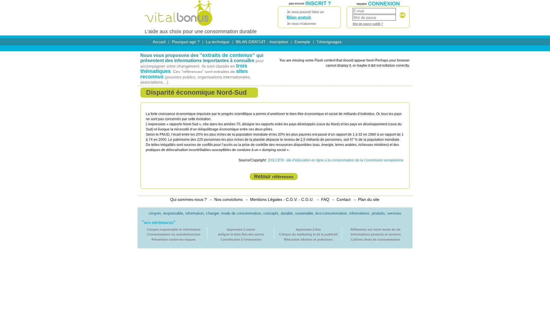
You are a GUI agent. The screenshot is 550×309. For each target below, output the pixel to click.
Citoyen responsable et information (174, 229)
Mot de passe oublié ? (368, 23)
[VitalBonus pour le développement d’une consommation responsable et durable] (180, 26)
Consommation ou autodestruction (174, 234)
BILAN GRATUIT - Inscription (262, 41)
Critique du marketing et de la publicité (308, 234)
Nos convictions (228, 199)
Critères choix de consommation (375, 239)
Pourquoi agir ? (186, 41)
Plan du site (368, 199)
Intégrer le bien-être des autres (241, 234)
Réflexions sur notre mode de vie (375, 229)
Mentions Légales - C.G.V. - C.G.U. (282, 199)
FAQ (325, 199)
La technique (217, 41)
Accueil (159, 41)
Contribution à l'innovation (241, 239)
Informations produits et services (376, 234)
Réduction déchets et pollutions (308, 239)
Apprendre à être (308, 229)
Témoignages (329, 41)
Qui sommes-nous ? (188, 199)
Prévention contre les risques (174, 239)
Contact (344, 199)
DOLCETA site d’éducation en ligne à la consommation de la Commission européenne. (335, 160)
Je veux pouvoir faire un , (305, 18)
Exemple (302, 41)
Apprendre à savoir (241, 229)
